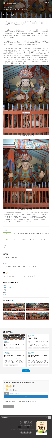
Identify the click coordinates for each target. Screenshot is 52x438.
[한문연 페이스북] (24, 433)
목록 (8, 406)
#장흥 (19, 276)
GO (49, 417)
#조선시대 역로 (44, 365)
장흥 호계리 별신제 (32, 338)
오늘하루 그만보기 (40, 433)
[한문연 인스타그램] (21, 433)
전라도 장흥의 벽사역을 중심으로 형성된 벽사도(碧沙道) (37, 356)
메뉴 (48, 2)
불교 (4, 266)
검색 (46, 2)
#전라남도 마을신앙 (44, 348)
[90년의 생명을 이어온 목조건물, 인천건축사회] (14, 337)
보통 (14, 388)
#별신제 (29, 348)
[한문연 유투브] (30, 433)
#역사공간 (17, 348)
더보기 (26, 371)
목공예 (9, 266)
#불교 (5, 276)
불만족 (14, 389)
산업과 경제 (11, 2)
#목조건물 (11, 348)
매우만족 (14, 385)
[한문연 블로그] (27, 433)
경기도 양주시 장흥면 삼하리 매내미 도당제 (14, 356)
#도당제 (6, 365)
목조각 (14, 266)
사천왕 (23, 266)
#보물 (24, 276)
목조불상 (34, 266)
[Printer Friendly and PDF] (10, 15)
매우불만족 (15, 390)
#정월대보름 (35, 348)
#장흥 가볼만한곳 (11, 276)
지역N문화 (5, 2)
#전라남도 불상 (31, 276)
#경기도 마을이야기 (13, 365)
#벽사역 (37, 365)
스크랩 (4, 15)
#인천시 (6, 348)
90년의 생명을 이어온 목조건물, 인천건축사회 (14, 344)
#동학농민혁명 (31, 365)
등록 (26, 397)
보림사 (29, 266)
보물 (19, 266)
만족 (14, 386)
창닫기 (45, 433)
